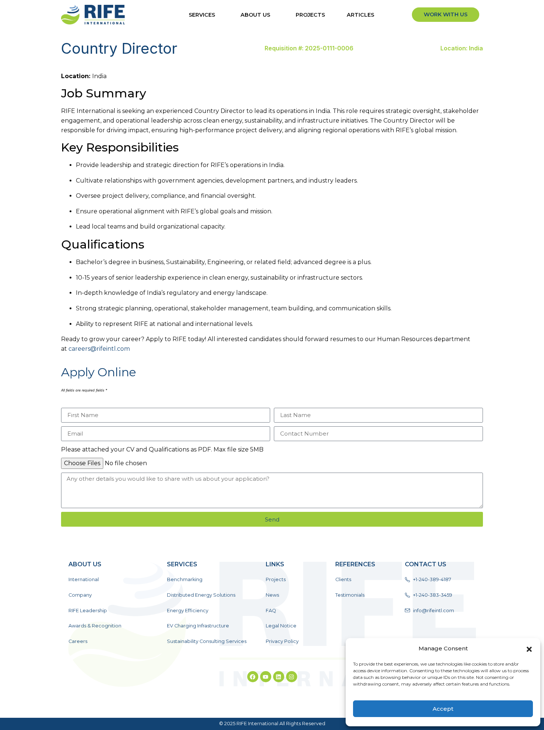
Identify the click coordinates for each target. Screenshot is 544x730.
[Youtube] (265, 676)
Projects (310, 14)
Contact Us (425, 564)
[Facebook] (252, 676)
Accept (443, 708)
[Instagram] (291, 676)
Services (202, 14)
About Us (255, 14)
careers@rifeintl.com (99, 348)
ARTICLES (360, 14)
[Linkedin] (278, 676)
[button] (529, 648)
